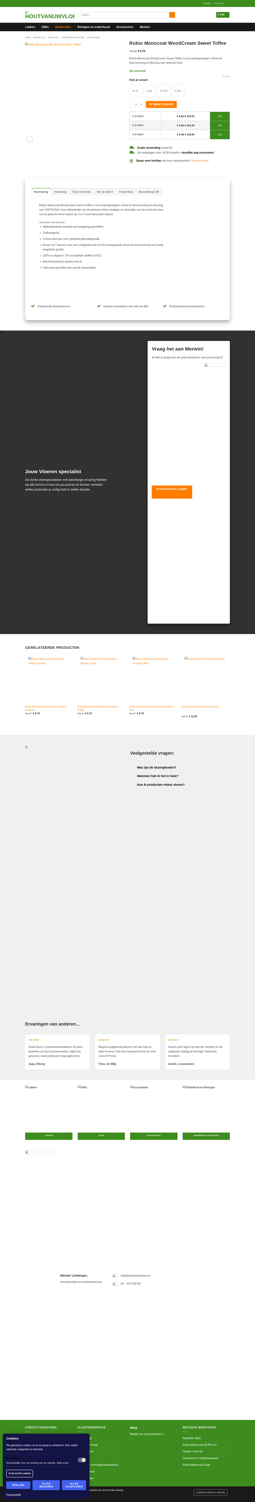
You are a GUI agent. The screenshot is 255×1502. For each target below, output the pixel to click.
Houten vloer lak (193, 1451)
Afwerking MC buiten (73, 37)
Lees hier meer (199, 160)
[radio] (135, 91)
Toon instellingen (19, 1473)
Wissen (226, 76)
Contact (207, 3)
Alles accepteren (74, 1485)
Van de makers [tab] (105, 192)
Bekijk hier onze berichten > (147, 1434)
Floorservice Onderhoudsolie (200, 1458)
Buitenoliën (63, 27)
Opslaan (18, 1485)
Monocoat (53, 37)
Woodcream (93, 37)
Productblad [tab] (126, 192)
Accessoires (125, 27)
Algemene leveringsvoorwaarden (98, 1464)
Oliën (45, 27)
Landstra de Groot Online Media (105, 1490)
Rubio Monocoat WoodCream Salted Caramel (45, 708)
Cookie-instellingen (210, 1492)
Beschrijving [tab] (41, 192)
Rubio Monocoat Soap (196, 1464)
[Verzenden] (172, 15)
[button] (229, 3)
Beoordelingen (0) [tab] (149, 192)
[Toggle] (133, 768)
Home (28, 37)
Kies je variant (138, 80)
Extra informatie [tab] (82, 192)
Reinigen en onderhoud (94, 27)
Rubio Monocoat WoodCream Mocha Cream (97, 708)
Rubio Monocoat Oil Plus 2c (200, 1444)
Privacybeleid (13, 1494)
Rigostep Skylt (192, 1438)
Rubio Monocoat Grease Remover (200, 706)
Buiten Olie (39, 37)
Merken (145, 27)
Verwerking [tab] (60, 192)
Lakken (30, 27)
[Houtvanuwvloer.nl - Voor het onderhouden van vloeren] (49, 15)
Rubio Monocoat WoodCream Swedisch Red (151, 708)
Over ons (219, 3)
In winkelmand (161, 104)
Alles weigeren (46, 1485)
